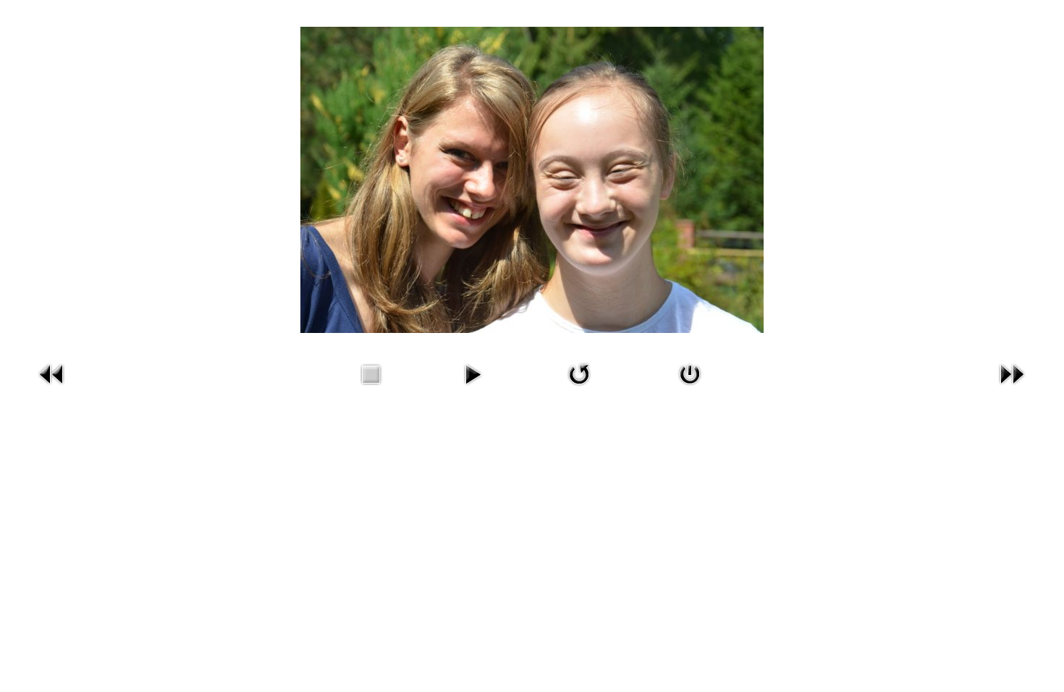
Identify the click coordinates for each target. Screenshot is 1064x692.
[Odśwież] (579, 387)
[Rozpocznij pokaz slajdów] (472, 387)
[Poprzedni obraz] (52, 387)
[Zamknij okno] (690, 387)
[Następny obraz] (1012, 387)
